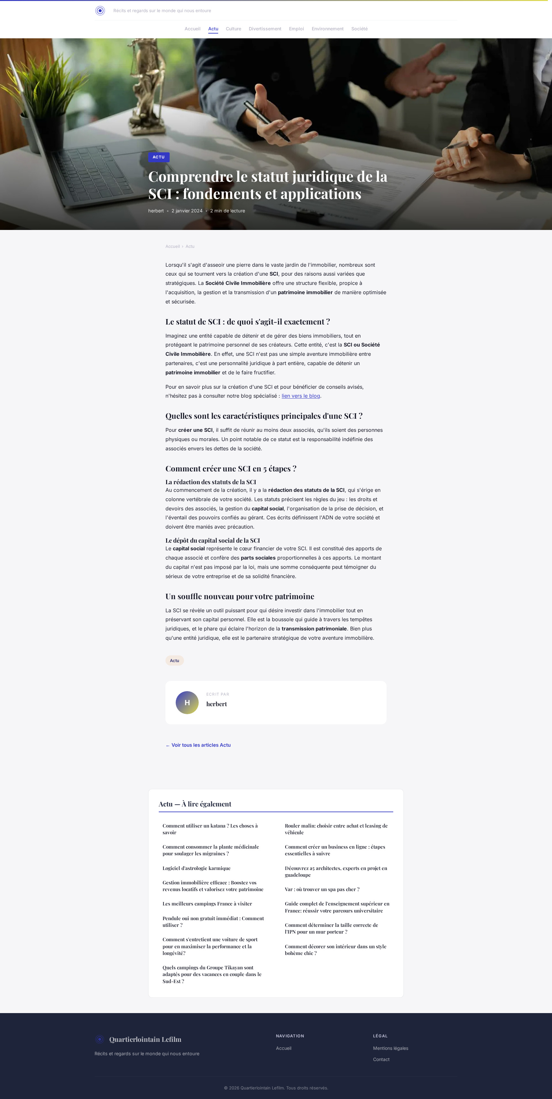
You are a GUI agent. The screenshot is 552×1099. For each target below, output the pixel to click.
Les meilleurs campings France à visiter (207, 903)
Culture (233, 28)
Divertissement (265, 28)
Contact (381, 1059)
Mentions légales (390, 1048)
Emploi (296, 28)
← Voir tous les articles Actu (198, 745)
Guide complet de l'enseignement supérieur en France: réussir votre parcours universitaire (337, 906)
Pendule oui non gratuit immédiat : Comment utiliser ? (213, 921)
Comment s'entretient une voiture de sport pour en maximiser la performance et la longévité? (210, 946)
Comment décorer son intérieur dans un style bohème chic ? (336, 949)
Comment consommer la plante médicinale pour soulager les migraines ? (211, 850)
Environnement (328, 28)
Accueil (193, 28)
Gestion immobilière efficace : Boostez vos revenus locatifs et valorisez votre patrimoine (213, 885)
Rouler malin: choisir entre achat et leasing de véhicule (336, 829)
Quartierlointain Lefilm (145, 1038)
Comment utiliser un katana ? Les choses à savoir (210, 829)
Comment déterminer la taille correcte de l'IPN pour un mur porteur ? (331, 928)
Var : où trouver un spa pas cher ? (322, 889)
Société (359, 28)
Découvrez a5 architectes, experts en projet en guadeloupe (336, 871)
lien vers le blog (301, 396)
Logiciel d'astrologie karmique (197, 868)
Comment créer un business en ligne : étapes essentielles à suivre (335, 850)
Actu (213, 28)
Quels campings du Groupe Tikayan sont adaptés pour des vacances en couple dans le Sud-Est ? (212, 974)
